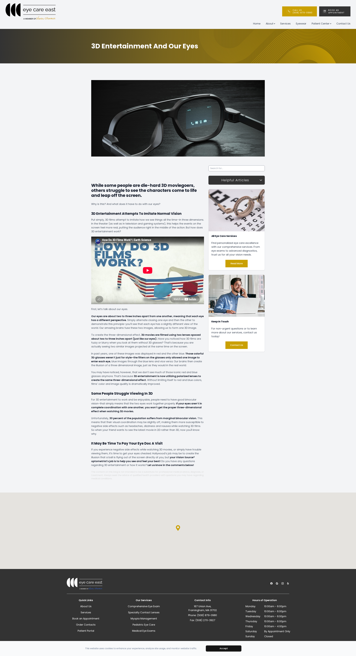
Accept (224, 648)
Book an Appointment (85, 618)
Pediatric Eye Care (144, 624)
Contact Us (343, 23)
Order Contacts (86, 624)
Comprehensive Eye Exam (144, 606)
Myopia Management (144, 618)
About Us (86, 606)
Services (285, 23)
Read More (237, 263)
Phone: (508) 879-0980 (202, 615)
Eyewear (301, 23)
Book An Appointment (336, 11)
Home (256, 23)
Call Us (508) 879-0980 (302, 11)
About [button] (269, 23)
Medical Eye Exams (143, 631)
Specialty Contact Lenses (144, 612)
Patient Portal (86, 631)
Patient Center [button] (320, 23)
